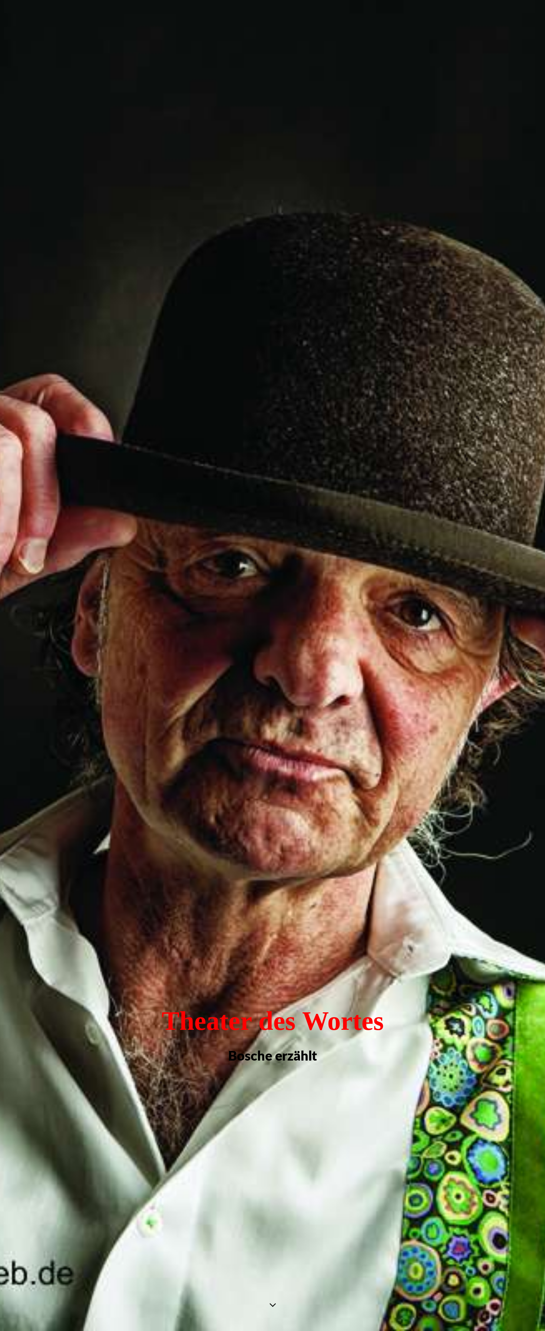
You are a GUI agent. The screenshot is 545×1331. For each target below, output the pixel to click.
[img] (272, 665)
